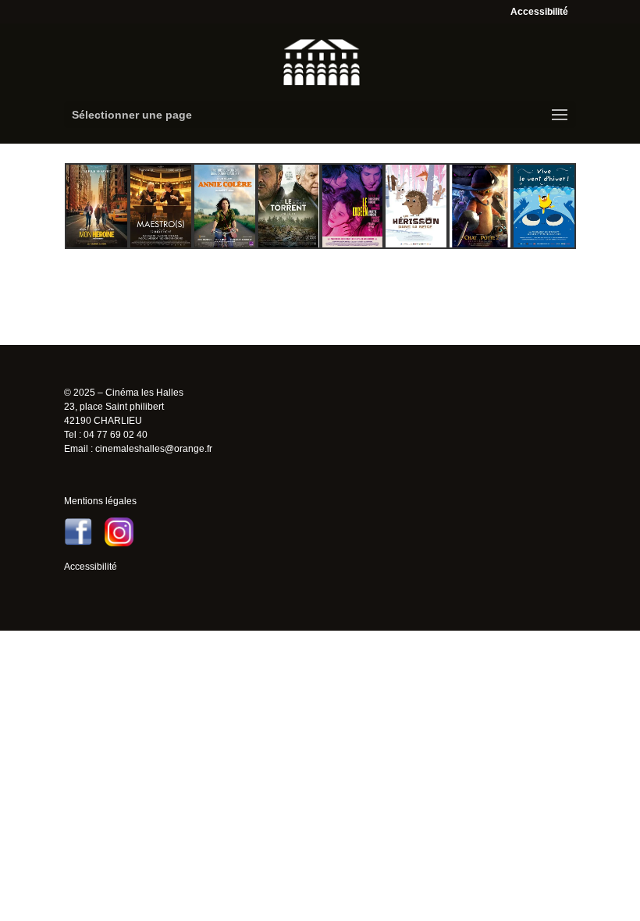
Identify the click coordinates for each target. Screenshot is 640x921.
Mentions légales (100, 501)
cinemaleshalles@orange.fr (153, 448)
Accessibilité (539, 11)
